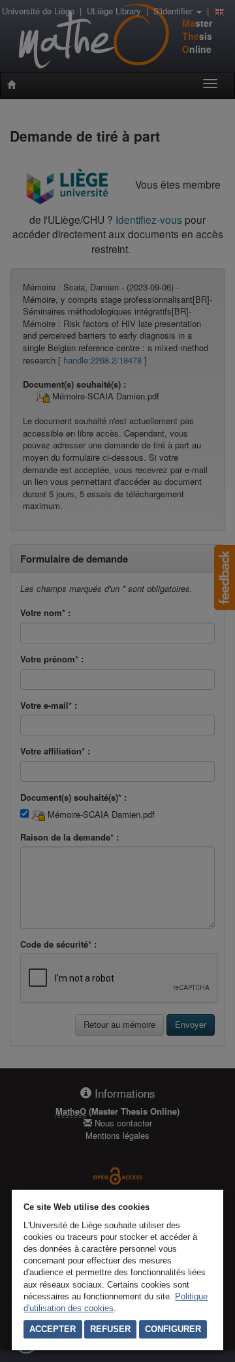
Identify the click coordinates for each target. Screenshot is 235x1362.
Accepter (52, 1329)
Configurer (173, 1329)
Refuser (110, 1329)
